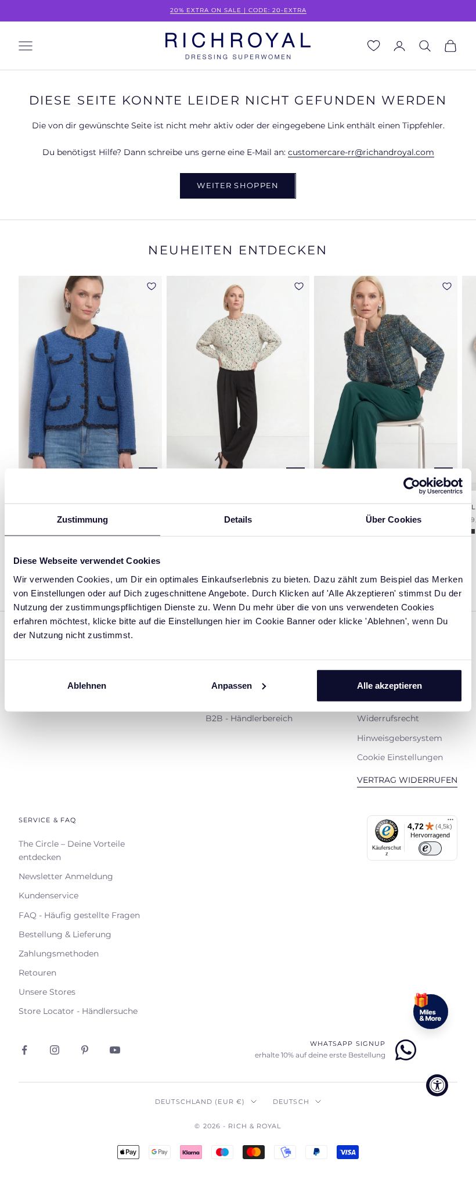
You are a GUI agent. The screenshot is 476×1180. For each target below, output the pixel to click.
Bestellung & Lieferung (65, 934)
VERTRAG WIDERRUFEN (407, 780)
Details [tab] (238, 519)
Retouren (37, 972)
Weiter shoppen (238, 185)
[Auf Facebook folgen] (24, 1050)
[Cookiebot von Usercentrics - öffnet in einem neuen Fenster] (412, 486)
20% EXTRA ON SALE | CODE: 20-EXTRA (238, 10)
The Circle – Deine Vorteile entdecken (72, 850)
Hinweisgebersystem (399, 738)
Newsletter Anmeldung (66, 876)
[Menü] (450, 822)
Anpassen (231, 685)
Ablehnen (86, 685)
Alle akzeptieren (389, 685)
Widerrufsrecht (388, 718)
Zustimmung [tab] (83, 519)
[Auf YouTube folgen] (115, 1050)
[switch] (430, 848)
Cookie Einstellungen (400, 757)
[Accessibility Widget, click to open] (437, 1085)
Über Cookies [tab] (393, 519)
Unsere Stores (47, 992)
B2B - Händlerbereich (249, 718)
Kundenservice (48, 895)
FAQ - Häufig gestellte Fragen (79, 915)
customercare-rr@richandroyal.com (361, 152)
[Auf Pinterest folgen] (85, 1050)
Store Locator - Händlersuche (78, 1011)
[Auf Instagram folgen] (54, 1050)
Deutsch (291, 1102)
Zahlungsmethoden (59, 953)
